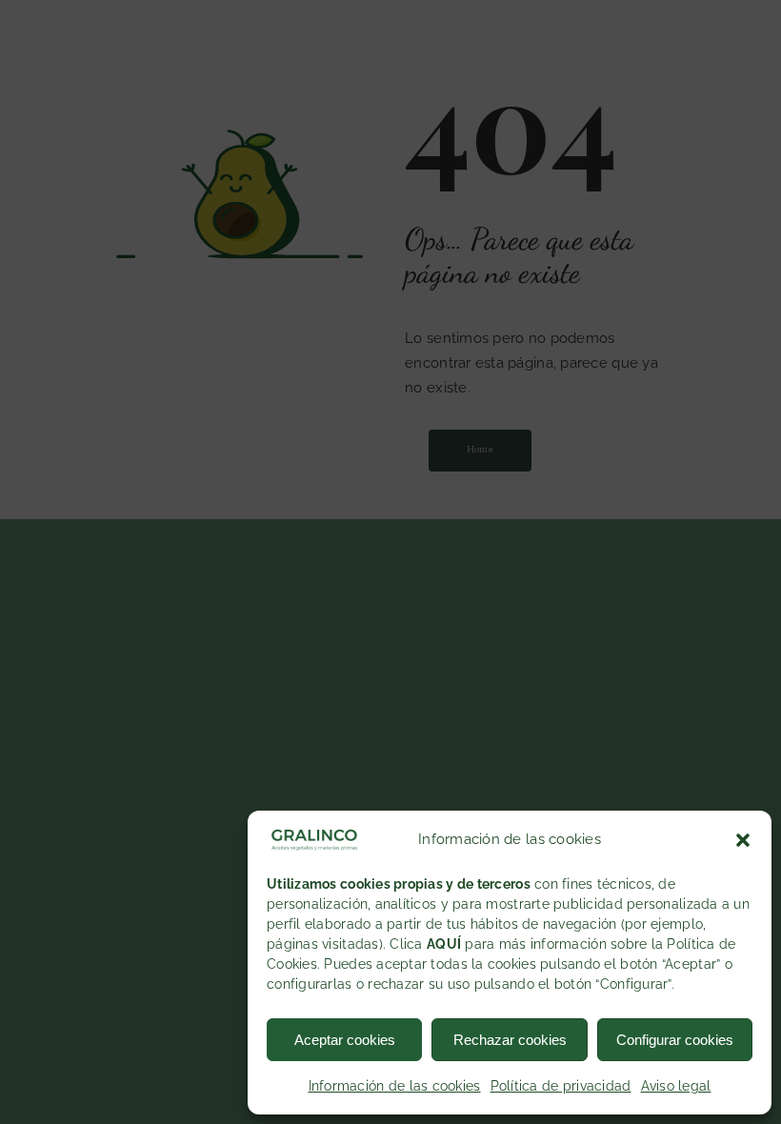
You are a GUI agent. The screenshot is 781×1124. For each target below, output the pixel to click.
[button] (742, 840)
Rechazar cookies (510, 1040)
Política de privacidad (561, 1086)
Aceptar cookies (344, 1040)
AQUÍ (444, 944)
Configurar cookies (674, 1040)
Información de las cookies (395, 1086)
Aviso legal (676, 1086)
